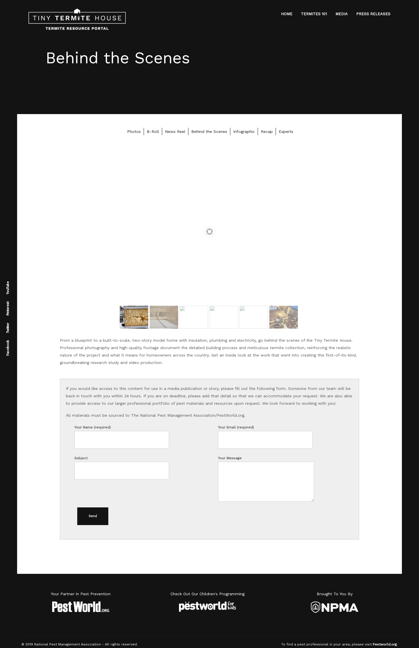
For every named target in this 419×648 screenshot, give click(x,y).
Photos (134, 131)
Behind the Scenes (209, 131)
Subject (81, 458)
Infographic (244, 131)
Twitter (8, 328)
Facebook (8, 348)
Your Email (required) (236, 427)
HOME (286, 14)
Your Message (230, 458)
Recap (267, 131)
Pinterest (8, 308)
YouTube (8, 287)
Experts (286, 131)
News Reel (175, 131)
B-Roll (153, 131)
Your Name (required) (92, 427)
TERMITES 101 (314, 14)
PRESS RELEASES (373, 14)
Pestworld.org (385, 644)
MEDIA (341, 14)
